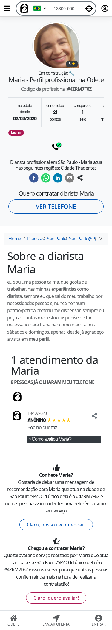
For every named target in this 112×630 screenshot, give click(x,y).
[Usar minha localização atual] (89, 8)
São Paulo (57, 238)
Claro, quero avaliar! (56, 598)
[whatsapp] (45, 178)
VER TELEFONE (56, 206)
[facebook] (34, 178)
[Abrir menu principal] (7, 8)
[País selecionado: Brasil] (40, 8)
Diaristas (36, 238)
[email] (69, 178)
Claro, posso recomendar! (56, 524)
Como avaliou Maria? (51, 439)
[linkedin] (57, 178)
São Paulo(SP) (82, 238)
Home (14, 238)
